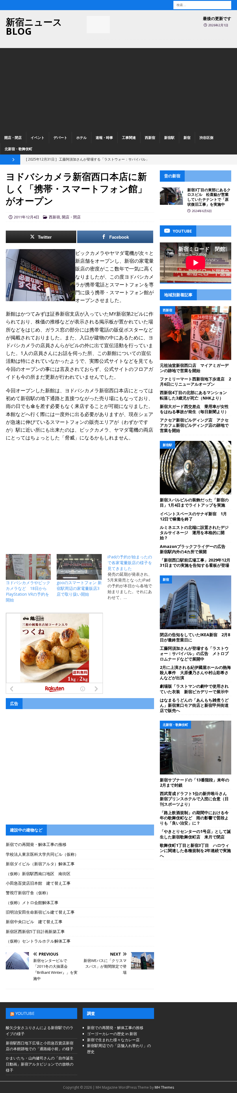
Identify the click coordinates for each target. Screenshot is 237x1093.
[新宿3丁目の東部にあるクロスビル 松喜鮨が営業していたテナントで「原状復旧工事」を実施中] (171, 196)
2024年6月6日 (202, 211)
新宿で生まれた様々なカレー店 (113, 1039)
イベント (38, 137)
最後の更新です (217, 18)
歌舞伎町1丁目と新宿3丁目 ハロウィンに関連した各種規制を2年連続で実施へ (195, 850)
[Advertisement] (118, 88)
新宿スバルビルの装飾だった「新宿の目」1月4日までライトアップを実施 (194, 502)
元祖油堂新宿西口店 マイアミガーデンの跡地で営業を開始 (194, 368)
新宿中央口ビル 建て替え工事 (34, 921)
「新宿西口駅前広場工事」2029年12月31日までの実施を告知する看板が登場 (195, 562)
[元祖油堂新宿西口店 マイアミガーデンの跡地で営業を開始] (195, 333)
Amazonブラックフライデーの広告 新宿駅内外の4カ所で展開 (194, 549)
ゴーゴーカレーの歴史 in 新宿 (112, 1033)
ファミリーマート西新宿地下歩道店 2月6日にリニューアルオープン (195, 381)
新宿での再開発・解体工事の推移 (36, 844)
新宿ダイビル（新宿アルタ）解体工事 (40, 863)
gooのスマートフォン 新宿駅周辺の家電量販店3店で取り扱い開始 (79, 588)
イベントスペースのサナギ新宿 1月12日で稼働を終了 (193, 516)
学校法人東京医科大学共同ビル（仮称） (42, 854)
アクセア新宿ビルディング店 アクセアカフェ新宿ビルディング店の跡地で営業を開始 (194, 425)
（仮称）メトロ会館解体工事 (32, 902)
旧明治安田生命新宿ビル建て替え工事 (40, 912)
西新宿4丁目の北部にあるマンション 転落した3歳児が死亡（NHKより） (195, 395)
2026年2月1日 (218, 25)
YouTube (24, 1013)
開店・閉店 (13, 137)
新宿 (187, 137)
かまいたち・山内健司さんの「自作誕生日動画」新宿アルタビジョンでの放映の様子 (39, 1064)
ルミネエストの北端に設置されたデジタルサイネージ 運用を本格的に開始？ (194, 532)
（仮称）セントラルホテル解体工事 (38, 941)
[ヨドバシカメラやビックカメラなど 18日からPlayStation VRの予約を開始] (28, 567)
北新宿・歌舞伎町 (18, 148)
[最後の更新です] (98, 24)
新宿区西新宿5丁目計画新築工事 (35, 931)
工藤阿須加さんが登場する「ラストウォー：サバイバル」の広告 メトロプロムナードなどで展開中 (194, 653)
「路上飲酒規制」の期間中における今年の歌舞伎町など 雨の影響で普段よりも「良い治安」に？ (194, 818)
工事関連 (129, 137)
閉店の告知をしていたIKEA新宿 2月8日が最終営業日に (195, 637)
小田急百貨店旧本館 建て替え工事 (38, 883)
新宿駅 (169, 137)
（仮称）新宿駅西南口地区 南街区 (38, 873)
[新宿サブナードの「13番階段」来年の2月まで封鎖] (195, 747)
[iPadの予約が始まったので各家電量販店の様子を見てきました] (133, 577)
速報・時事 (104, 137)
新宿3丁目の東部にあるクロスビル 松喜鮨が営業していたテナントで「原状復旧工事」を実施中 (209, 197)
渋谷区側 (206, 137)
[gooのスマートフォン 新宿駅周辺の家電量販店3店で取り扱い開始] (79, 567)
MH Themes (164, 1087)
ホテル (81, 137)
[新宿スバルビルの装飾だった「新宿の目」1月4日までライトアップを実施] (195, 468)
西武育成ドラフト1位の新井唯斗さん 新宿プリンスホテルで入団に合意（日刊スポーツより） (195, 799)
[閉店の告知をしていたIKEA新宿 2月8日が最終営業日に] (195, 602)
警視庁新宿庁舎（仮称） (28, 892)
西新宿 (150, 137)
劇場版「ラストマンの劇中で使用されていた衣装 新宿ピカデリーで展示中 (194, 688)
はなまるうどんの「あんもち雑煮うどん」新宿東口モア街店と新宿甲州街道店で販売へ (194, 705)
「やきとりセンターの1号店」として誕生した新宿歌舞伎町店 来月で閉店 (195, 834)
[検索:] (202, 4)
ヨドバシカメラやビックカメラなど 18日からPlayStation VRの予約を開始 (28, 591)
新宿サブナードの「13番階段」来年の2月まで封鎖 (194, 782)
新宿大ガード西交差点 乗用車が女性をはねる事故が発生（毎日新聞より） (194, 409)
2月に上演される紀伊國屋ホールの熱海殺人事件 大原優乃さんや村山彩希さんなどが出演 (195, 672)
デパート (60, 137)
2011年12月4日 (26, 217)
